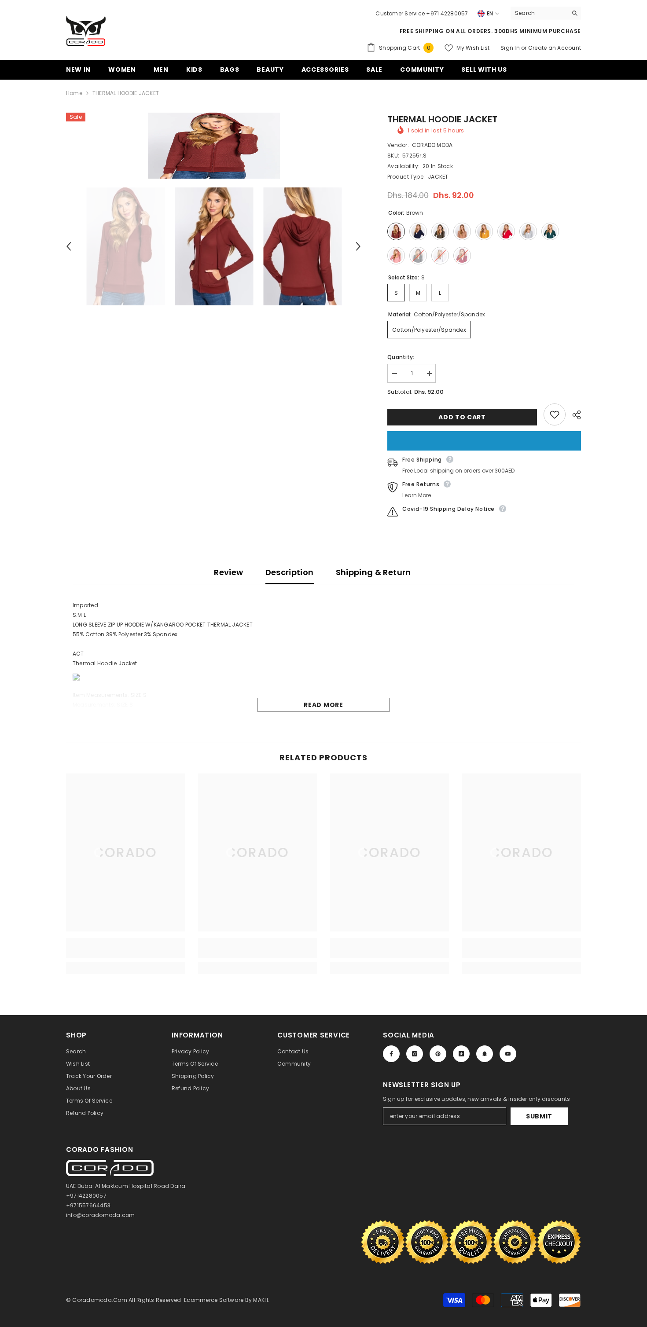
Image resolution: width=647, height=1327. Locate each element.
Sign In (510, 47)
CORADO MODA (432, 145)
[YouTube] (508, 1053)
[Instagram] (414, 1053)
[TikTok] (461, 1053)
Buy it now (484, 441)
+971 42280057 (447, 13)
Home (74, 93)
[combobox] (539, 13)
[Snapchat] (484, 1053)
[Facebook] (391, 1053)
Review (228, 572)
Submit (539, 1116)
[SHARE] (573, 414)
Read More (323, 704)
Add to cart (462, 417)
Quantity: (400, 357)
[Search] (546, 13)
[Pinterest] (438, 1053)
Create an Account (554, 47)
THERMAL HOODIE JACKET (442, 119)
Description (289, 572)
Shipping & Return (373, 572)
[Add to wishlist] (555, 414)
